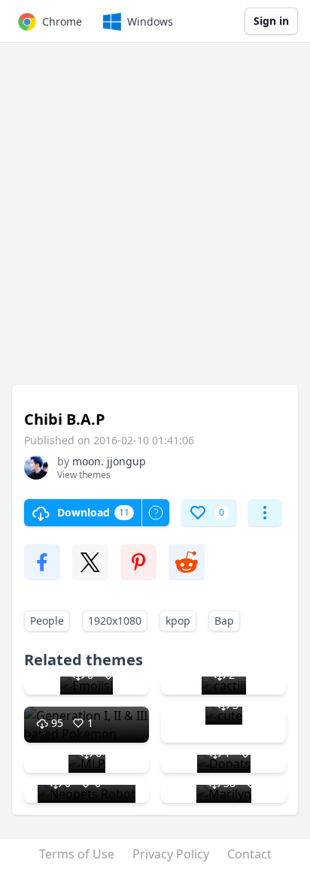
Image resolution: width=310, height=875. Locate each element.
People (47, 620)
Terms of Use (76, 854)
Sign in (271, 21)
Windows (150, 21)
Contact (249, 854)
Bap (224, 620)
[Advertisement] (155, 221)
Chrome (62, 21)
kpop (178, 620)
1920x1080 (114, 620)
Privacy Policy (170, 854)
